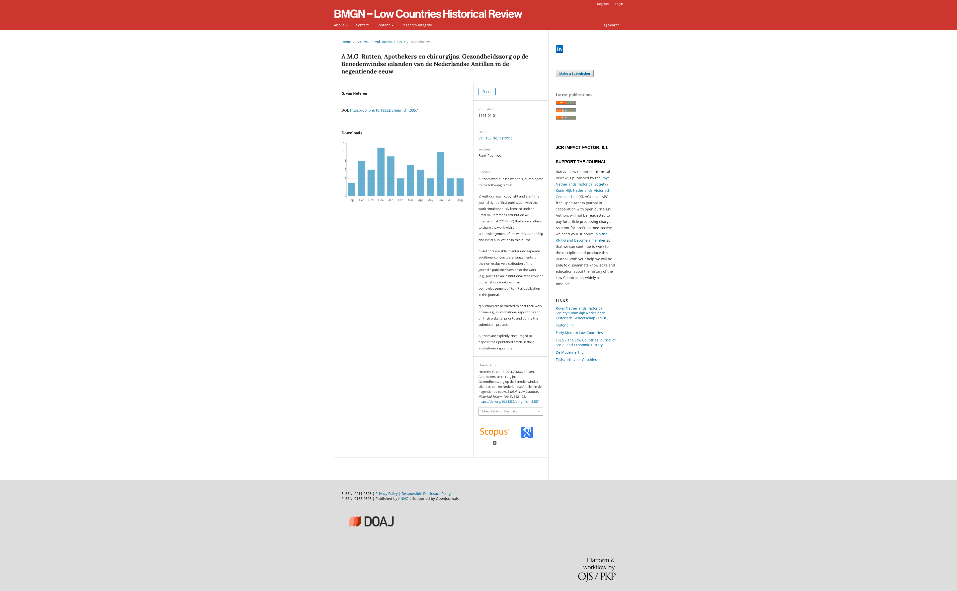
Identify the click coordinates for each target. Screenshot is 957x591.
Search (613, 25)
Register (603, 3)
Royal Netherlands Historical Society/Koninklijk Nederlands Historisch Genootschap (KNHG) (582, 313)
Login (619, 3)
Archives (363, 41)
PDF (488, 91)
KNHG (403, 498)
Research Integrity (416, 25)
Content (384, 25)
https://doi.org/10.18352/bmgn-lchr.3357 (384, 110)
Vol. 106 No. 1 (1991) (390, 41)
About (339, 25)
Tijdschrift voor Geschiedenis (580, 359)
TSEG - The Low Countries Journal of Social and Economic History (586, 342)
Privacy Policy (387, 493)
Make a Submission (574, 73)
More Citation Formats (499, 411)
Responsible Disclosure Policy (426, 493)
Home (346, 41)
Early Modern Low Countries (579, 332)
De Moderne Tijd (570, 352)
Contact (362, 25)
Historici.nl (565, 325)
